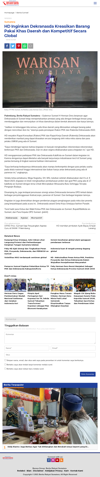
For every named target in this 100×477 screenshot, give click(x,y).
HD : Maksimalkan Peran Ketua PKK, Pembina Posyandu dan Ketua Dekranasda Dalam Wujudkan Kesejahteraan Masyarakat (72, 259)
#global (24, 218)
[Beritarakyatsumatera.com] (7, 458)
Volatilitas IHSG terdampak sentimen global (25, 257)
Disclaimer (38, 471)
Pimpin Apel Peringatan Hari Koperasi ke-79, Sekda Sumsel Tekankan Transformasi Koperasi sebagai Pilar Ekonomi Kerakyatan (38, 300)
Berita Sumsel (11, 40)
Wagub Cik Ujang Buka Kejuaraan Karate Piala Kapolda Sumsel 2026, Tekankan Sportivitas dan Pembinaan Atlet (84, 298)
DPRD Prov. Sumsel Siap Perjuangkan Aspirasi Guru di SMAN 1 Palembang (25, 225)
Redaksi (21, 471)
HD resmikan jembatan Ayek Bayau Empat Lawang (76, 225)
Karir (66, 471)
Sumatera (9, 22)
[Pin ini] (18, 46)
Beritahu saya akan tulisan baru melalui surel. (25, 369)
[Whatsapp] (24, 46)
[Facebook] (49, 460)
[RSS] (62, 460)
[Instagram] (53, 460)
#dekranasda (11, 218)
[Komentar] (30, 46)
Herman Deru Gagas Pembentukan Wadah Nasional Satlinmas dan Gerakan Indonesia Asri (14, 298)
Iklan (29, 471)
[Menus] (95, 3)
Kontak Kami (76, 471)
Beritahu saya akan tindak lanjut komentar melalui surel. (30, 365)
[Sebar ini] (7, 46)
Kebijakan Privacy (54, 471)
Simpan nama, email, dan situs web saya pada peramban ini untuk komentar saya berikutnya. (45, 360)
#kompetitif (36, 218)
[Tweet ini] (12, 46)
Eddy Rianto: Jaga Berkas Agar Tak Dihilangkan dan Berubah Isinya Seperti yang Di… (48, 447)
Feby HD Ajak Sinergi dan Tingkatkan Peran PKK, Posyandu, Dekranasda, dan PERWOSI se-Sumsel (26, 251)
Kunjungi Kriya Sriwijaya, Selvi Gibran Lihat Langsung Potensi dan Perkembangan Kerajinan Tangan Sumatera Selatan (24, 242)
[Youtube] (57, 460)
